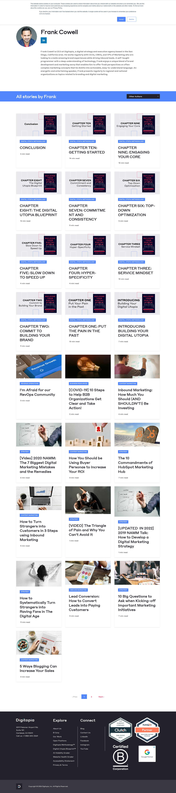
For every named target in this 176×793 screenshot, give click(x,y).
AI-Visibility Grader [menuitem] (61, 753)
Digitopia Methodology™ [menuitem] (64, 745)
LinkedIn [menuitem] (84, 736)
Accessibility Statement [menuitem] (63, 761)
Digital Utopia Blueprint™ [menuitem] (64, 749)
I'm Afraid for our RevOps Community (37, 392)
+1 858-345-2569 (30, 736)
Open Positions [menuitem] (59, 740)
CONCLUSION (32, 147)
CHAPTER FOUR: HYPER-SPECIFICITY (82, 272)
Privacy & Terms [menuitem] (60, 765)
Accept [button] (121, 19)
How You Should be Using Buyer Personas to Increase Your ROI (87, 465)
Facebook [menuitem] (84, 740)
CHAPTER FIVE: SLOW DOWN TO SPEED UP (37, 272)
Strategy (25, 451)
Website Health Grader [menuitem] (63, 757)
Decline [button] (131, 19)
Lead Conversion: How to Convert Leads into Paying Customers (84, 603)
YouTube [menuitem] (84, 749)
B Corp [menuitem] (56, 732)
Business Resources (78, 383)
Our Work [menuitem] (57, 736)
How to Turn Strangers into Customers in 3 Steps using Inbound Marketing (39, 530)
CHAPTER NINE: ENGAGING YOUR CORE (134, 152)
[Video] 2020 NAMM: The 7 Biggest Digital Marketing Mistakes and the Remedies (38, 465)
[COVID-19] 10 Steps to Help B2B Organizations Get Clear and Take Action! (87, 399)
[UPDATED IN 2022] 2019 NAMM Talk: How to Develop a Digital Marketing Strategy (136, 537)
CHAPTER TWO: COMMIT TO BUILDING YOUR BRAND (35, 333)
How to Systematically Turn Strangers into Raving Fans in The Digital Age (37, 607)
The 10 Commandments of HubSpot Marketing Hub (135, 465)
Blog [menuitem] (82, 728)
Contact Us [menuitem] (85, 732)
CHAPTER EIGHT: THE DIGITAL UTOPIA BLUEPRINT (38, 210)
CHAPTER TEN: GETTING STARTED (87, 149)
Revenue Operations (29, 383)
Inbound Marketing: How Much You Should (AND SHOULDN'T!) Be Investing (135, 399)
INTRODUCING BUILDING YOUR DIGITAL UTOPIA (133, 330)
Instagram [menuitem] (84, 745)
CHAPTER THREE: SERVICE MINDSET (135, 270)
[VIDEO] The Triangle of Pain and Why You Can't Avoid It (87, 530)
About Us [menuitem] (57, 728)
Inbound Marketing (78, 590)
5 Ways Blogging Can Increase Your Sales (38, 668)
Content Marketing (127, 383)
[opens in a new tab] (44, 40)
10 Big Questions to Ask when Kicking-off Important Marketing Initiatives (137, 603)
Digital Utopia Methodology (33, 141)
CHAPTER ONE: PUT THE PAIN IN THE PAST (87, 330)
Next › (101, 697)
